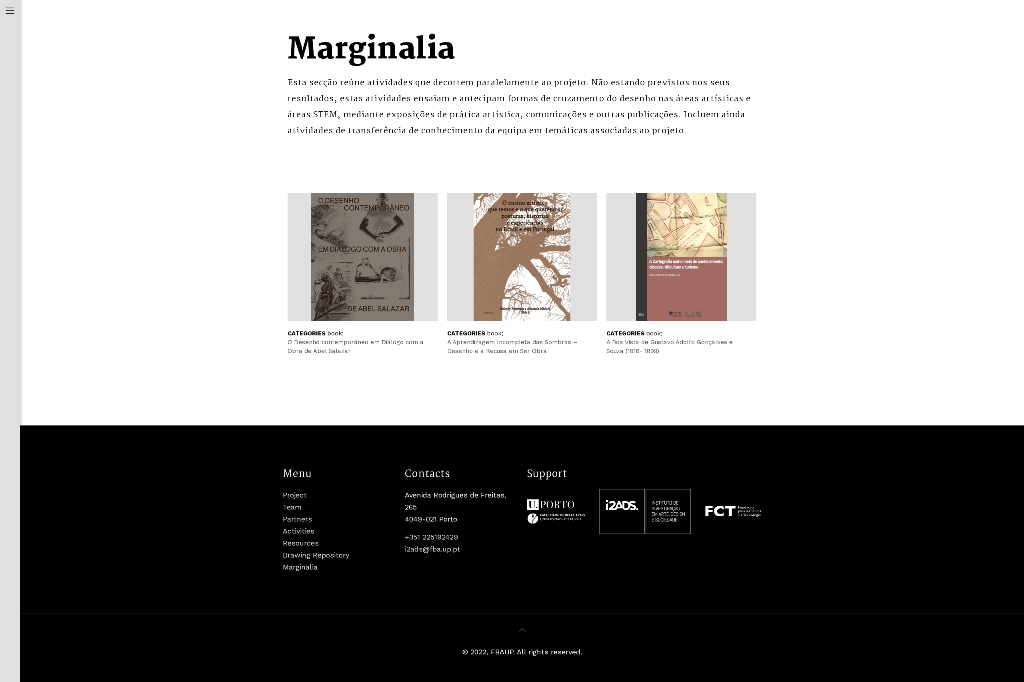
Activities (298, 531)
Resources (301, 543)
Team (292, 507)
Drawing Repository (316, 555)
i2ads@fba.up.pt (432, 549)
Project (295, 495)
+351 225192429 (431, 537)
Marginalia (300, 567)
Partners (297, 519)
